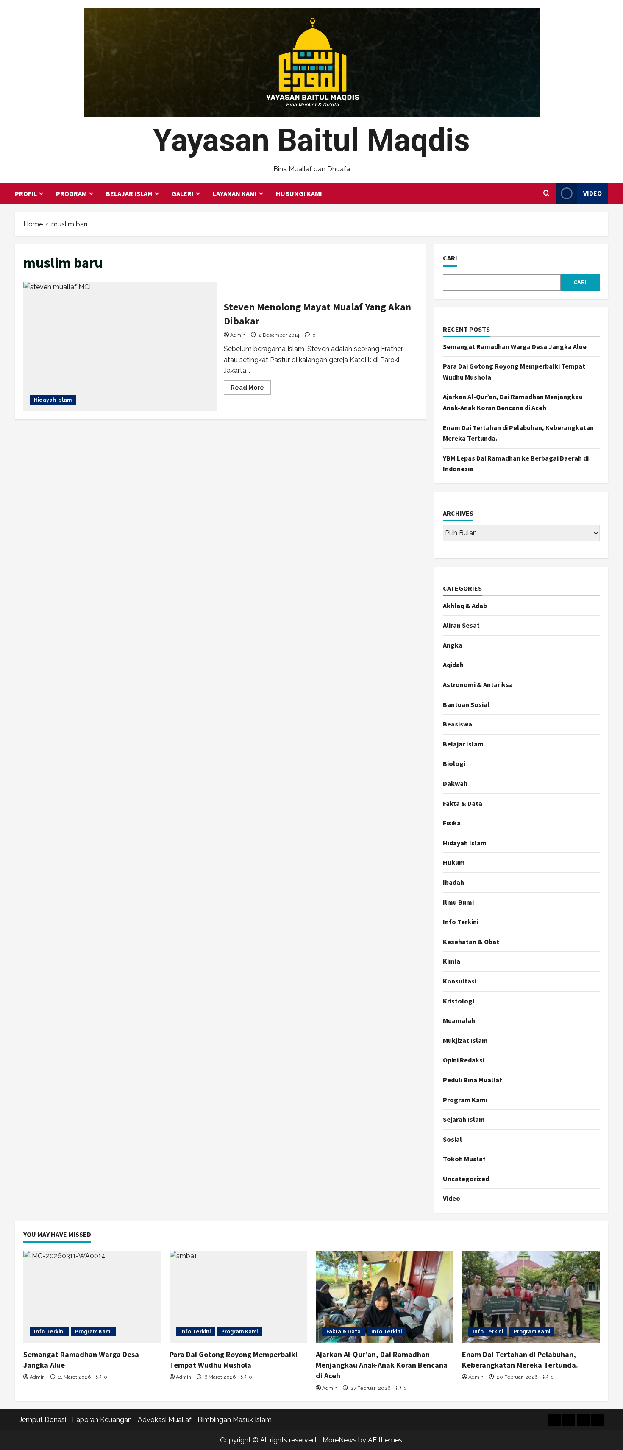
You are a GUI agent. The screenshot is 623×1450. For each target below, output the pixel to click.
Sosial (452, 1139)
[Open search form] (546, 193)
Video (592, 193)
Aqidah (453, 664)
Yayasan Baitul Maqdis (311, 140)
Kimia (451, 961)
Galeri (183, 193)
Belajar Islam (129, 193)
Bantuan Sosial (466, 704)
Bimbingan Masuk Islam (234, 1420)
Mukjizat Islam (465, 1040)
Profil (26, 193)
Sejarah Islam (464, 1119)
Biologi (454, 763)
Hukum (454, 862)
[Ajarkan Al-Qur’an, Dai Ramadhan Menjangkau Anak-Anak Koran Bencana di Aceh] (384, 1297)
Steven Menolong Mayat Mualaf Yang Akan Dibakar (120, 346)
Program (71, 193)
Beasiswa (457, 724)
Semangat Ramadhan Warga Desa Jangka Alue (515, 346)
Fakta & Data (462, 803)
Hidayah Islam (53, 400)
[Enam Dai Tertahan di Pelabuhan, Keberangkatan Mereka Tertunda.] (531, 1297)
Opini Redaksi (463, 1060)
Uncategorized (466, 1178)
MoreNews (339, 1440)
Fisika (452, 823)
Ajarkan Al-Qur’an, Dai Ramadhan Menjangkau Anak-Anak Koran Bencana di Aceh (382, 1364)
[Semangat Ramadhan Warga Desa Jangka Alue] (92, 1297)
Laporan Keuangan (102, 1420)
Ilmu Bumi (458, 902)
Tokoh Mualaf (464, 1158)
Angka (452, 645)
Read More (251, 389)
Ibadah (453, 882)
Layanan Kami (235, 193)
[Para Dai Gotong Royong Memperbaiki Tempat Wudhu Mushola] (238, 1297)
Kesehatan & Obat (471, 941)
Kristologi (458, 1001)
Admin (237, 335)
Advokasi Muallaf (165, 1420)
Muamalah (459, 1020)
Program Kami (465, 1099)
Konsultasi (459, 981)
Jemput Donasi (42, 1420)
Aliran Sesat (461, 625)
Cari (450, 258)
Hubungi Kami (299, 193)
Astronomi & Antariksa (478, 684)
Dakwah (455, 783)
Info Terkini (460, 921)
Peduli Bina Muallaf (472, 1080)
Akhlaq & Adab (465, 605)
